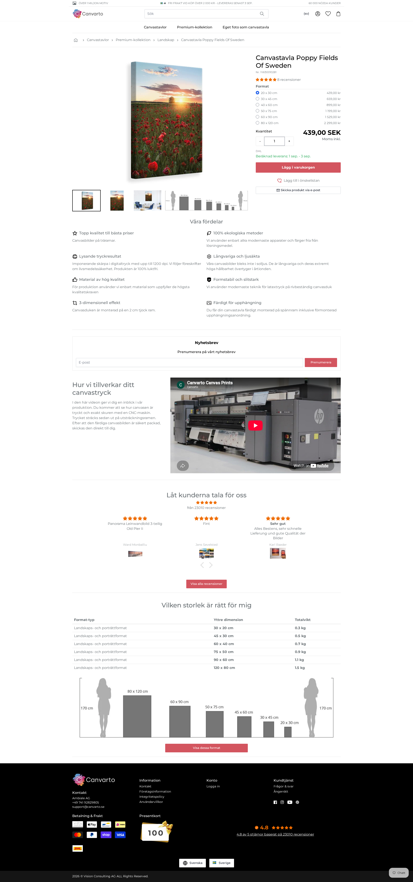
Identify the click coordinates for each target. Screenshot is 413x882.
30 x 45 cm (269, 99)
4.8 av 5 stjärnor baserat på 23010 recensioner (275, 834)
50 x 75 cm (269, 111)
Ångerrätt (281, 791)
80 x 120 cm (270, 123)
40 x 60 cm (269, 105)
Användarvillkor (151, 802)
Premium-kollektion (194, 27)
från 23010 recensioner (206, 508)
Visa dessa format (206, 748)
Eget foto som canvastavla (246, 27)
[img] (206, 502)
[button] (86, 200)
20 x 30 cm (269, 93)
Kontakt (145, 786)
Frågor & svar (284, 786)
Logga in (213, 786)
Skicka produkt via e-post (300, 190)
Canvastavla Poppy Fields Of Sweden (212, 40)
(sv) (306, 13)
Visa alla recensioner (206, 584)
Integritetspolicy (151, 797)
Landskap (165, 40)
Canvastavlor (155, 27)
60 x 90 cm (269, 117)
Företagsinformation (155, 791)
